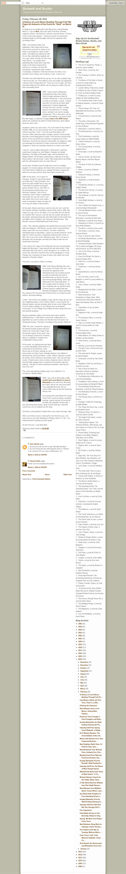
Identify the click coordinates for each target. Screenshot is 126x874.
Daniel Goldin (35, 461)
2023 (80, 633)
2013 (80, 852)
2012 (80, 855)
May (82, 683)
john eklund (34, 444)
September (84, 671)
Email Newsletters (86, 58)
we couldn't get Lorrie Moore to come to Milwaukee (56, 380)
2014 (80, 659)
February (84, 692)
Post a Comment (28, 471)
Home (47, 474)
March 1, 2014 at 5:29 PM (37, 467)
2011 (80, 858)
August (83, 674)
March (83, 689)
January (83, 849)
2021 (80, 639)
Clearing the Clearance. (88, 706)
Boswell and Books (37, 8)
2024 (80, 630)
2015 (80, 656)
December (84, 662)
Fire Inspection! (86, 810)
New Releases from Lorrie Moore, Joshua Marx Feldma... (89, 711)
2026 (80, 624)
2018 (80, 647)
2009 (80, 863)
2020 (80, 641)
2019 (80, 644)
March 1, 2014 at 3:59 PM (37, 455)
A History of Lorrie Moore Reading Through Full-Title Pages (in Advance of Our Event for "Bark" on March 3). (46, 24)
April (82, 686)
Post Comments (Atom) (41, 479)
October (83, 668)
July (82, 677)
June (82, 680)
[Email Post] (47, 430)
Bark (37, 31)
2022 (80, 636)
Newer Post (26, 474)
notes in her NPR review (58, 119)
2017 (80, 650)
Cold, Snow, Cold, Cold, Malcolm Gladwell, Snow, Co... (90, 837)
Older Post (67, 474)
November (84, 665)
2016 (80, 653)
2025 (80, 627)
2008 (80, 866)
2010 (80, 860)
